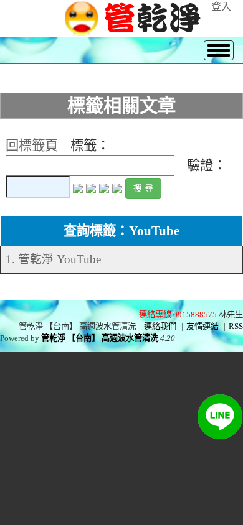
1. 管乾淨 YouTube (53, 259)
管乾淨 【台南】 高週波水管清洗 (99, 338)
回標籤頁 (32, 145)
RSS (236, 326)
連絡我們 (160, 326)
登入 (221, 6)
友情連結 (202, 326)
